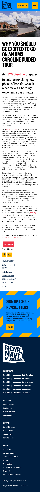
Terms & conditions (11, 457)
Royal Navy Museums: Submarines (17, 389)
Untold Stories (9, 427)
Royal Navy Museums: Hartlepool (17, 379)
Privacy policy (9, 453)
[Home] (7, 5)
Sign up (10, 326)
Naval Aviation (9, 412)
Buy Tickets (8, 244)
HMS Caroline (16, 73)
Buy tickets (22, 5)
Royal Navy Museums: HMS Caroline (18, 375)
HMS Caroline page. (13, 238)
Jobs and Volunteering (12, 467)
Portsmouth (8, 415)
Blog (4, 286)
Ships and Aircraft (9, 279)
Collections (8, 431)
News (5, 460)
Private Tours (8, 438)
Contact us (7, 464)
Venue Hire (7, 434)
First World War (8, 275)
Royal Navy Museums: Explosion (16, 393)
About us (7, 450)
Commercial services (12, 475)
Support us (7, 471)
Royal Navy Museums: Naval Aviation (18, 382)
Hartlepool (7, 408)
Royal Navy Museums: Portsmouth (17, 386)
